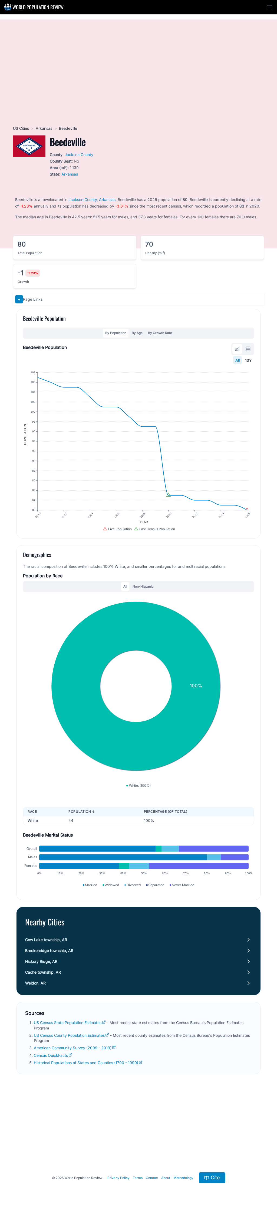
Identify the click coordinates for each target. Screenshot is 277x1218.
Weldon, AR (35, 983)
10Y (248, 360)
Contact (152, 1178)
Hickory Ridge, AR (41, 961)
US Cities (21, 128)
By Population (115, 333)
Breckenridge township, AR (49, 950)
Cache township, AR (43, 972)
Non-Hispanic (143, 586)
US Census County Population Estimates (69, 1035)
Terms (138, 1178)
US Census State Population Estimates (67, 1022)
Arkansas (44, 128)
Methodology (183, 1178)
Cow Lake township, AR (46, 939)
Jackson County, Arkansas (92, 199)
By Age (137, 333)
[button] (269, 7)
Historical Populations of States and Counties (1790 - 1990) (86, 1062)
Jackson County (79, 154)
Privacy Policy (118, 1178)
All (237, 360)
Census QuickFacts (51, 1055)
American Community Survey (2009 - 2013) (72, 1047)
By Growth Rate (160, 333)
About (165, 1178)
